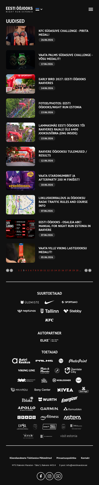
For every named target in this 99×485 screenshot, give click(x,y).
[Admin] (1, 1)
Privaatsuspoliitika (66, 458)
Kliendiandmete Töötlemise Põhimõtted (31, 458)
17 (66, 270)
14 (55, 270)
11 (44, 270)
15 (59, 270)
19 (73, 270)
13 (52, 270)
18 (70, 270)
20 (77, 270)
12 (48, 270)
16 (63, 270)
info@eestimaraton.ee (76, 465)
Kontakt (85, 458)
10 (41, 270)
